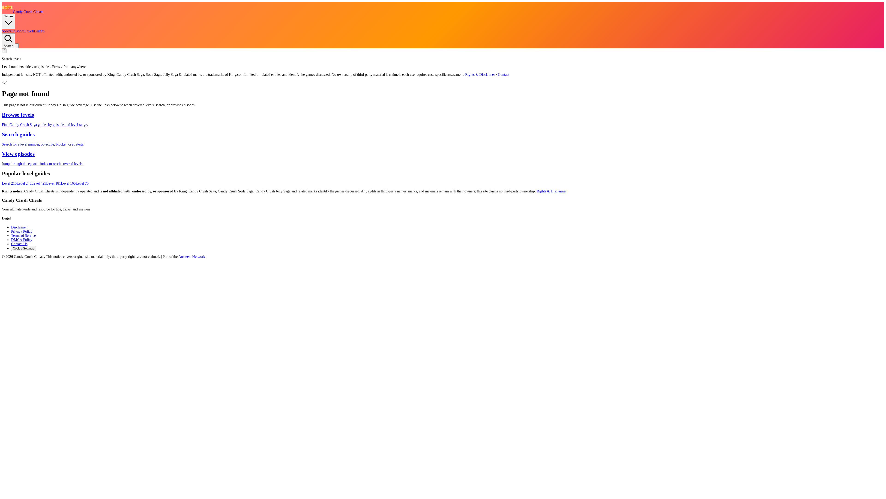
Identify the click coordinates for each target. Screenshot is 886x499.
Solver (6, 31)
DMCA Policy (21, 240)
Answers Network (191, 257)
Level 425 (38, 183)
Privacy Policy (21, 231)
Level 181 (53, 183)
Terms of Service (23, 235)
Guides (39, 31)
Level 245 (24, 183)
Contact (503, 74)
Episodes (17, 31)
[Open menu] (17, 45)
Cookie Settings (23, 248)
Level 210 (9, 183)
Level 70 (82, 183)
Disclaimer (19, 227)
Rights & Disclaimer (480, 74)
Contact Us (19, 244)
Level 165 (68, 183)
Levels (29, 31)
